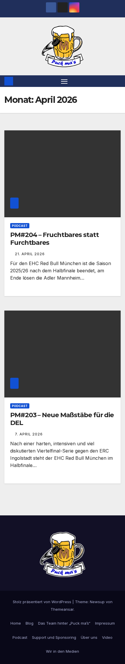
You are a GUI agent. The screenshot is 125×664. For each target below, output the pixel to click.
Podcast (20, 225)
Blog (29, 623)
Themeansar (62, 609)
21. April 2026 (30, 254)
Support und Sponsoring (54, 637)
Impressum (105, 623)
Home (15, 623)
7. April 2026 (29, 434)
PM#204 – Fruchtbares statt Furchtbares (54, 238)
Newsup (97, 601)
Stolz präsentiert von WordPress (42, 601)
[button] (117, 81)
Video (107, 637)
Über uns (89, 637)
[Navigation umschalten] (64, 81)
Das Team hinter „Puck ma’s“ (64, 623)
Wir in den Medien (62, 651)
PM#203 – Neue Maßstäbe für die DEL (62, 418)
